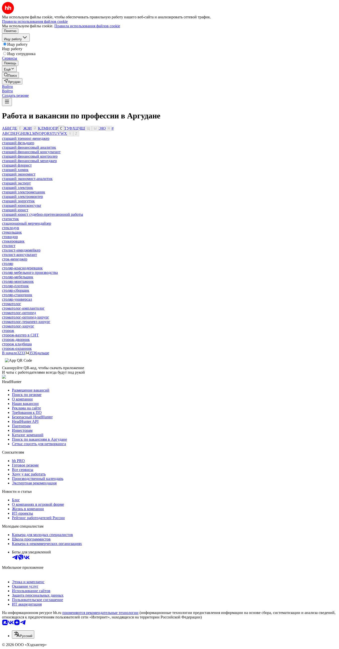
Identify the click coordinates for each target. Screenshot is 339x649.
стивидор (10, 237)
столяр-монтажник (18, 281)
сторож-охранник (17, 348)
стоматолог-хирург (18, 326)
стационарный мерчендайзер (26, 223)
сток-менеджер (14, 259)
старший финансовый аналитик (29, 147)
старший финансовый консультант (31, 152)
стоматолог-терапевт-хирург (26, 322)
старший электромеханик (23, 192)
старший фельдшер (18, 143)
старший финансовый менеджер (29, 161)
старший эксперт (16, 183)
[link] (10, 75)
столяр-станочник (17, 295)
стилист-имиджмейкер (21, 250)
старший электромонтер (22, 196)
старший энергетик (18, 201)
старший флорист (17, 165)
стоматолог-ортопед (19, 313)
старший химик (15, 170)
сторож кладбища (17, 344)
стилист (8, 246)
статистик (10, 219)
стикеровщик (13, 241)
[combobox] (23, 634)
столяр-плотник (15, 286)
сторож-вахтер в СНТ (20, 335)
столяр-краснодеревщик (22, 268)
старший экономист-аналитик (27, 179)
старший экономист (18, 174)
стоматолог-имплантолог (23, 308)
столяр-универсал (17, 299)
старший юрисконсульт (21, 205)
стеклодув (10, 228)
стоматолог (11, 304)
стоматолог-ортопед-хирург (25, 317)
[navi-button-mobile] (7, 102)
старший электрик (17, 187)
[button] (7, 86)
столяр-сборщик (15, 290)
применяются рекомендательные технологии (100, 613)
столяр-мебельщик (17, 277)
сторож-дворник (16, 339)
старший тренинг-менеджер (25, 138)
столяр (7, 263)
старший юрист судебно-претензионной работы (42, 214)
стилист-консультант (19, 254)
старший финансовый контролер (30, 156)
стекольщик (12, 232)
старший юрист (15, 210)
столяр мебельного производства (30, 272)
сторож (8, 330)
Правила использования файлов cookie (87, 26)
